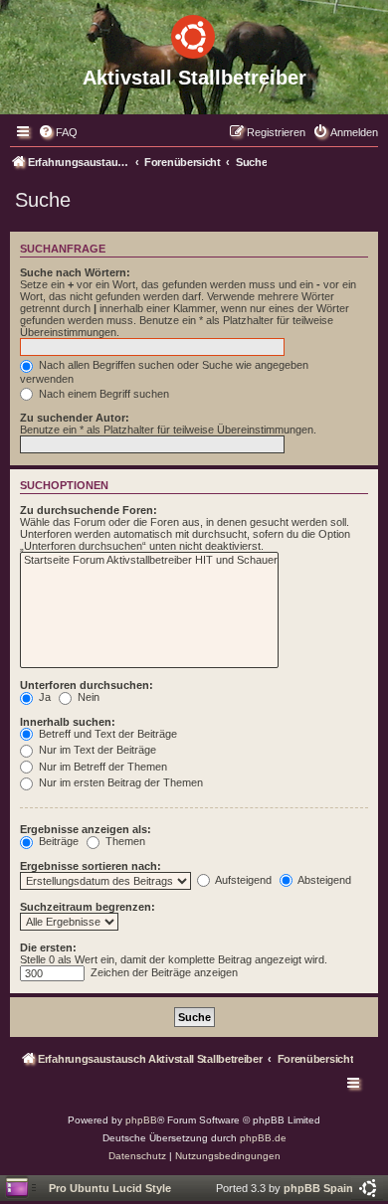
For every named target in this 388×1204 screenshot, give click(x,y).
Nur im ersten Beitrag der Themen (119, 782)
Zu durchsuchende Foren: (88, 510)
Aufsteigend (242, 880)
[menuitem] (58, 132)
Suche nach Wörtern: (75, 272)
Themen (123, 841)
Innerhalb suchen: (67, 722)
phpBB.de (263, 1137)
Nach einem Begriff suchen (102, 394)
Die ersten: (48, 947)
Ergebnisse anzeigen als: (85, 829)
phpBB (141, 1120)
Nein (87, 697)
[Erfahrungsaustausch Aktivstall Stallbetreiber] (194, 33)
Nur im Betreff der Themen (101, 767)
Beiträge (57, 841)
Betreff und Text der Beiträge (106, 734)
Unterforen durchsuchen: (86, 685)
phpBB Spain (318, 1188)
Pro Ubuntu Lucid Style (110, 1188)
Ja (43, 697)
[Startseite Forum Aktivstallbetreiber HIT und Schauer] (149, 561)
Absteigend (323, 880)
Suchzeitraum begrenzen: (87, 907)
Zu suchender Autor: (74, 418)
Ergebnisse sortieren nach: (90, 866)
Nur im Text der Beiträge (96, 750)
